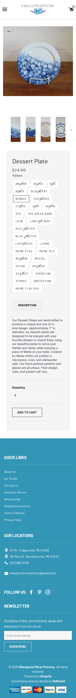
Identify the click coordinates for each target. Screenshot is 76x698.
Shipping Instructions (17, 506)
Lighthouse (24, 243)
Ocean (20, 266)
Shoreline (43, 273)
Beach (38, 183)
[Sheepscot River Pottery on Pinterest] (40, 591)
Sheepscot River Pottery (37, 667)
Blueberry (39, 191)
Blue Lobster (26, 236)
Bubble (21, 198)
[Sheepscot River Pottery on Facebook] (31, 591)
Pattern (17, 175)
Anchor (21, 183)
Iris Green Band (40, 213)
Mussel (40, 258)
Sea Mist (22, 273)
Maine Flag (24, 251)
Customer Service (15, 492)
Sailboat (38, 266)
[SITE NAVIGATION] (4, 9)
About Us (10, 471)
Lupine (45, 243)
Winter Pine (43, 281)
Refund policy (12, 499)
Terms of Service (14, 513)
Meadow (22, 258)
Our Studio (10, 478)
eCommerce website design (30, 681)
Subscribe (17, 646)
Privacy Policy (12, 519)
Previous (5, 129)
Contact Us (11, 485)
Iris (18, 213)
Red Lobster (25, 228)
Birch (20, 191)
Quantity (18, 387)
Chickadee (42, 198)
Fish (36, 206)
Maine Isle (47, 251)
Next (71, 129)
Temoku (21, 281)
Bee (53, 183)
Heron (50, 206)
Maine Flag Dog (27, 288)
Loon (19, 221)
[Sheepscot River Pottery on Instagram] (48, 591)
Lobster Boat (40, 221)
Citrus (21, 206)
